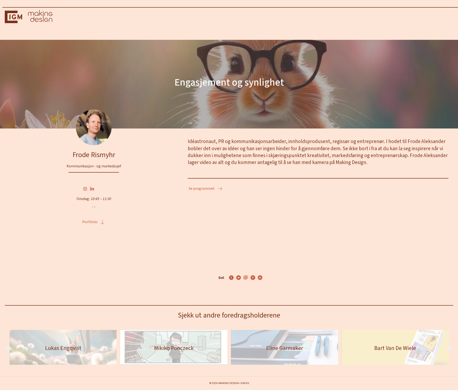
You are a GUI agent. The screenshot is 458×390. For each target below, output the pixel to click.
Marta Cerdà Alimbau (287, 348)
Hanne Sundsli (397, 348)
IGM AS (245, 383)
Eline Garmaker (65, 348)
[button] (94, 222)
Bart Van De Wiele (176, 348)
